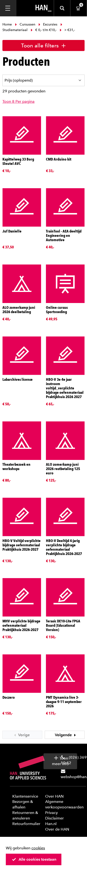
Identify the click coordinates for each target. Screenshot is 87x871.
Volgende (64, 735)
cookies (38, 848)
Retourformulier (26, 823)
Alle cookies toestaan (37, 859)
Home (7, 24)
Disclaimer (54, 818)
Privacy (51, 812)
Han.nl (51, 823)
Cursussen (27, 24)
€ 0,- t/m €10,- (46, 30)
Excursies (50, 24)
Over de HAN (57, 829)
